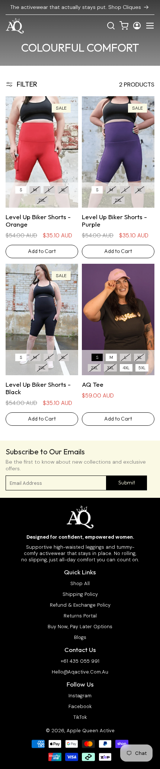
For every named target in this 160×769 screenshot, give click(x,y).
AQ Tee (92, 384)
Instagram (80, 696)
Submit (126, 482)
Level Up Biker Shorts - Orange (38, 220)
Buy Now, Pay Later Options (80, 627)
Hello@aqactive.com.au (80, 672)
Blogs (80, 637)
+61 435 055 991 (80, 661)
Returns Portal (80, 616)
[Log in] (136, 25)
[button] (149, 25)
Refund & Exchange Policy (80, 605)
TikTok (80, 717)
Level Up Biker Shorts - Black (38, 388)
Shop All (80, 584)
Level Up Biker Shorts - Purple (114, 220)
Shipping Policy (80, 594)
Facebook (80, 707)
